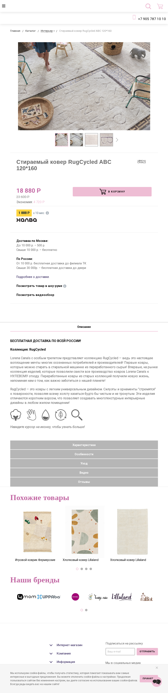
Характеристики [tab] (84, 445)
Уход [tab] (84, 463)
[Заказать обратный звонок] (157, 682)
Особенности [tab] (84, 454)
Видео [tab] (84, 472)
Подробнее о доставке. (33, 277)
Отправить (147, 651)
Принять (149, 678)
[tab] (76, 644)
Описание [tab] (84, 326)
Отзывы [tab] (84, 482)
